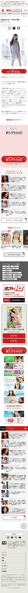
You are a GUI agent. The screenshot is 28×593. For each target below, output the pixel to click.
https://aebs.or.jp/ (12, 548)
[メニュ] (25, 10)
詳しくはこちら (6, 6)
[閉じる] (26, 4)
